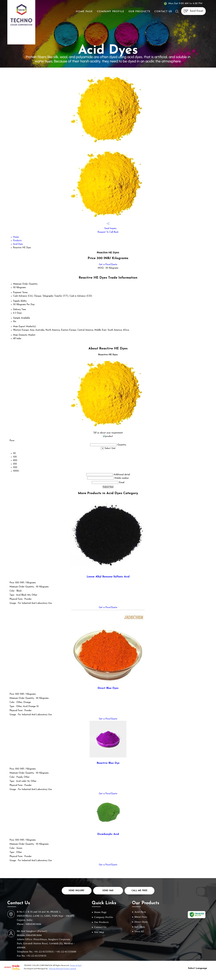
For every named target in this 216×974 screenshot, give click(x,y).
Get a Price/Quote (108, 264)
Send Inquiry (110, 228)
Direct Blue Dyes (108, 688)
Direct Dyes (141, 921)
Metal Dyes (140, 916)
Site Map (99, 932)
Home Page (84, 11)
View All (139, 931)
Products (17, 241)
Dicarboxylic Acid (108, 834)
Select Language (197, 968)
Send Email (196, 11)
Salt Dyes (139, 926)
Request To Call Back (108, 232)
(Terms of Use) (76, 965)
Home (16, 237)
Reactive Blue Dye (108, 763)
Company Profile (110, 11)
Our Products (139, 11)
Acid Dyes (18, 244)
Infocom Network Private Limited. (62, 969)
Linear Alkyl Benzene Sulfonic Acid (108, 576)
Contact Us (163, 11)
